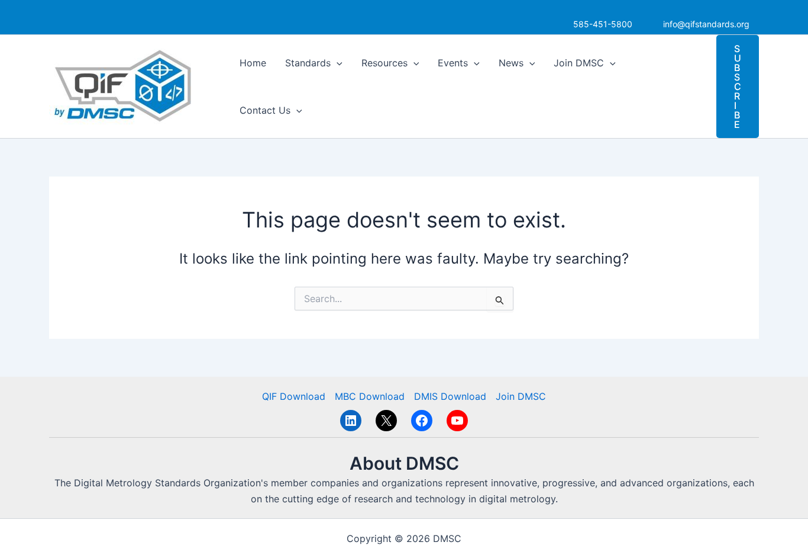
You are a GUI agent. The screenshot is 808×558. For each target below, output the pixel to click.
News (511, 63)
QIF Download (293, 396)
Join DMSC (579, 63)
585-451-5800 (602, 24)
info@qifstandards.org (706, 24)
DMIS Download (450, 396)
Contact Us (265, 110)
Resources (384, 63)
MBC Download (370, 396)
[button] (336, 62)
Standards (308, 63)
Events (453, 63)
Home (253, 63)
